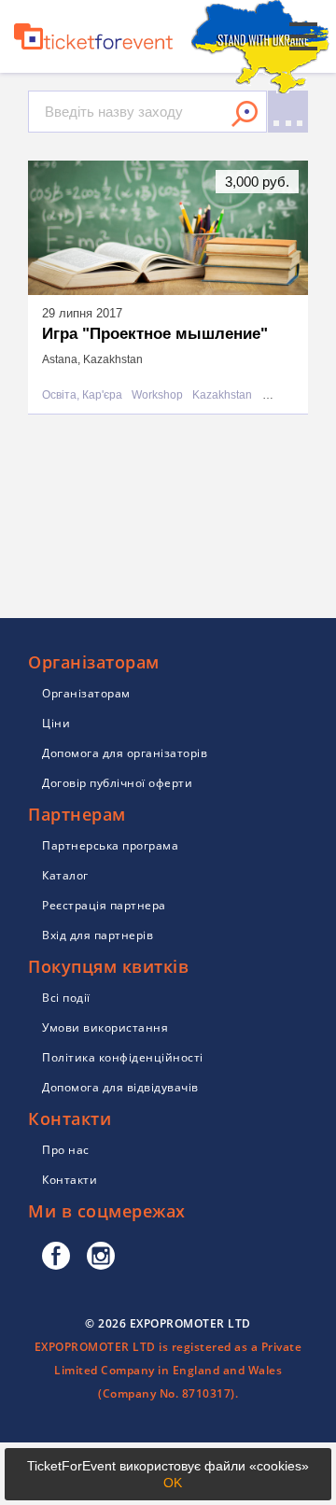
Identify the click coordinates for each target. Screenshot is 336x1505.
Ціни (56, 723)
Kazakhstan (222, 395)
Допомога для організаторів (124, 753)
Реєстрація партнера (104, 905)
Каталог (65, 875)
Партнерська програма (110, 845)
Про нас (66, 1150)
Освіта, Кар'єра (82, 395)
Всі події (66, 998)
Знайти (244, 114)
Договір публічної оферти (117, 783)
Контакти (69, 1180)
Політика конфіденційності (122, 1057)
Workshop (157, 395)
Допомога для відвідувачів (120, 1087)
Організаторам (86, 693)
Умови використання (105, 1027)
